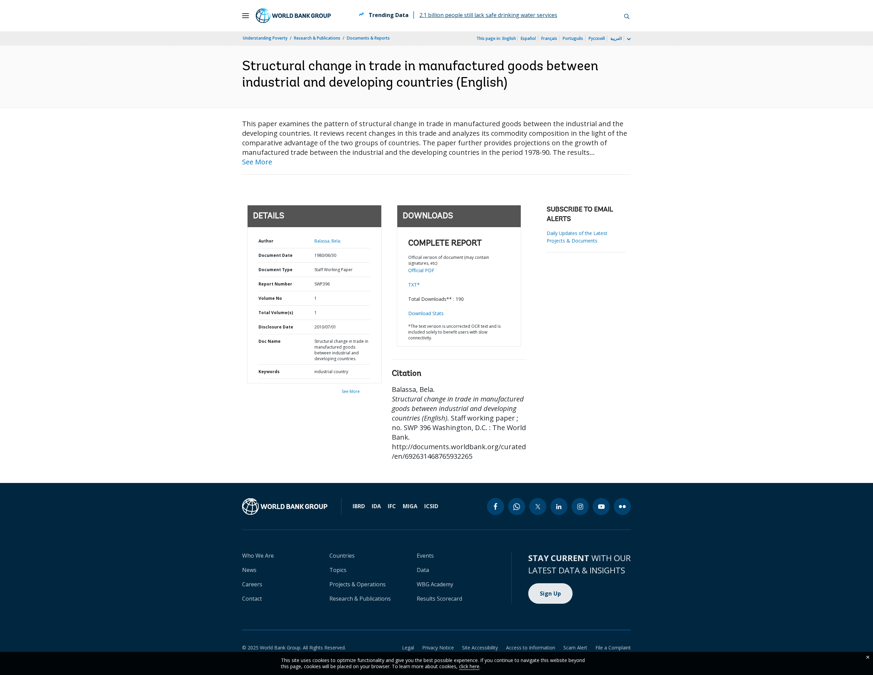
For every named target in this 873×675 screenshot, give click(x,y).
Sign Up (550, 593)
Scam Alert (575, 647)
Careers (252, 584)
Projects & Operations (357, 584)
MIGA (410, 506)
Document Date (275, 255)
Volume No (270, 298)
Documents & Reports (368, 38)
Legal (408, 647)
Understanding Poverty (265, 38)
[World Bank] (284, 506)
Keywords (269, 372)
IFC (392, 506)
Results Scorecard (439, 598)
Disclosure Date (275, 327)
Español (528, 38)
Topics (337, 570)
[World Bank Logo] (293, 15)
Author (265, 241)
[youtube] (601, 506)
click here (469, 666)
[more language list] (628, 39)
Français (549, 38)
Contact (252, 598)
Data (423, 570)
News (249, 570)
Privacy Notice (438, 647)
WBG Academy (435, 584)
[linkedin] (558, 506)
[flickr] (622, 506)
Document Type (275, 270)
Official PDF (421, 270)
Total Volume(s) (275, 313)
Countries (342, 555)
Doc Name (269, 341)
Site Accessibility (480, 647)
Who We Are (258, 555)
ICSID (431, 506)
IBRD (359, 506)
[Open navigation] (245, 15)
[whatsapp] (516, 506)
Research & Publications (317, 38)
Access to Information (530, 647)
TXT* (414, 284)
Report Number (275, 284)
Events (425, 555)
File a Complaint (613, 647)
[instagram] (580, 506)
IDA (376, 506)
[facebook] (495, 506)
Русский (597, 38)
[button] (627, 16)
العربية (616, 38)
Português (573, 38)
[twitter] (537, 506)
